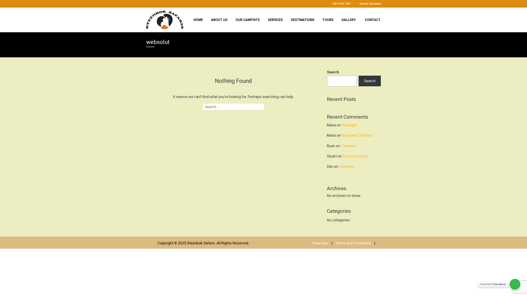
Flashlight (349, 125)
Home (198, 20)
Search (333, 72)
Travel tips (319, 243)
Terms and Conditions (353, 243)
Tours (327, 20)
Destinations (302, 20)
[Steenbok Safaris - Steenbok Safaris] (164, 19)
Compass (349, 146)
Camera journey (355, 156)
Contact (373, 20)
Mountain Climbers (357, 135)
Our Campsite (248, 20)
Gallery (349, 20)
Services (275, 20)
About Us (219, 20)
